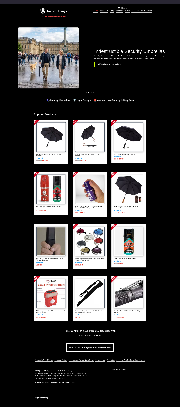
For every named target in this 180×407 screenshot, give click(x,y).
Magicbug (44, 397)
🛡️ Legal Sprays (82, 100)
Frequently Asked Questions (81, 360)
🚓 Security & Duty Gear (121, 100)
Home (95, 11)
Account (119, 11)
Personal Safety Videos (141, 11)
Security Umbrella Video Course (130, 360)
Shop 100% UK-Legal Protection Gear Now (90, 347)
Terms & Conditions (44, 360)
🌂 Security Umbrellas (58, 100)
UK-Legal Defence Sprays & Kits (129, 48)
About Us (104, 11)
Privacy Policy (60, 360)
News (127, 11)
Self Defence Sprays (107, 67)
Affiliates (111, 360)
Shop (112, 11)
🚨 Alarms (99, 100)
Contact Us (100, 360)
